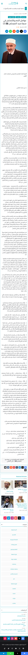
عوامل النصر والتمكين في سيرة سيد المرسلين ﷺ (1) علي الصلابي (14, 460)
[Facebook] (25, 467)
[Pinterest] (14, 467)
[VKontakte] (8, 467)
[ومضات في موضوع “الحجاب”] (21, 484)
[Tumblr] (17, 467)
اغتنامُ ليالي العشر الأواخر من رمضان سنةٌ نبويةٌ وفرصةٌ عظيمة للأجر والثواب (21, 506)
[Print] (25, 470)
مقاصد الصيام (9, 491)
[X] (22, 467)
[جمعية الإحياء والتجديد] (14, 3)
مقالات (20, 14)
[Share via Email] (5, 467)
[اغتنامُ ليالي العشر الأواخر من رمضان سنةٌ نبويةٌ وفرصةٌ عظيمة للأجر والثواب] (21, 499)
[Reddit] (11, 467)
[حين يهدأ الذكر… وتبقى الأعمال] (7, 502)
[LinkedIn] (20, 467)
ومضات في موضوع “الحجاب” (22, 490)
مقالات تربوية (12, 17)
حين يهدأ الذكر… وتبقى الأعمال (8, 510)
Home (23, 14)
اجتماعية (16, 14)
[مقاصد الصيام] (7, 485)
